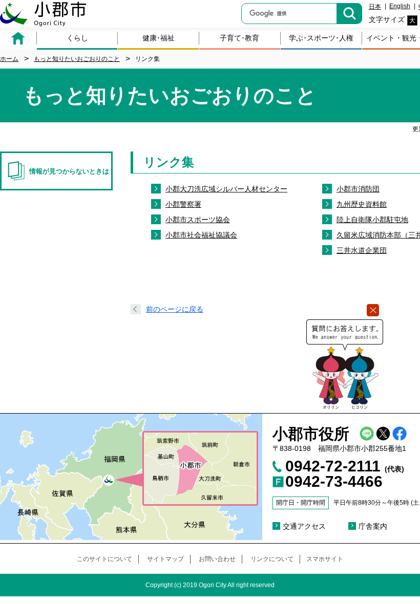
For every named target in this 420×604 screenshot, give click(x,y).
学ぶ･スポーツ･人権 (321, 38)
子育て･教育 (239, 38)
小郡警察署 (183, 204)
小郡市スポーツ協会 (197, 219)
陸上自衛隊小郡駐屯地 (372, 219)
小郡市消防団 (358, 189)
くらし (77, 38)
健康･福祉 (158, 38)
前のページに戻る (174, 309)
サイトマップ (165, 559)
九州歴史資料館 (362, 204)
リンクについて (271, 559)
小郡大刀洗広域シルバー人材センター (226, 189)
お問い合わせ (217, 559)
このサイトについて (104, 559)
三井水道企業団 (362, 250)
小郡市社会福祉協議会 (201, 235)
